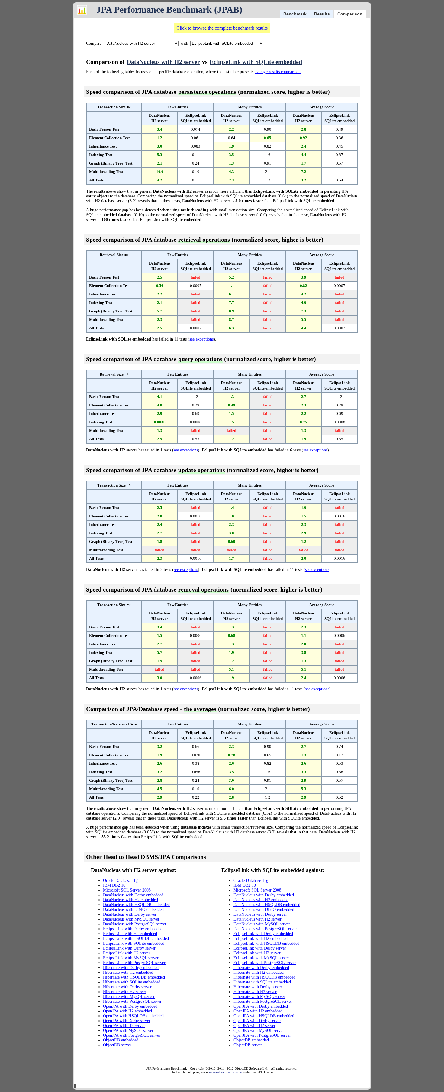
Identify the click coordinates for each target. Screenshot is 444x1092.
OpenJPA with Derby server (126, 1021)
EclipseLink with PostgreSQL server (134, 962)
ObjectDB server (117, 1045)
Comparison (349, 13)
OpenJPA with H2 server (124, 1025)
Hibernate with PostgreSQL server (132, 1001)
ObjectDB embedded (120, 1040)
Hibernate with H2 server (124, 991)
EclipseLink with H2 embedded (130, 933)
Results (322, 13)
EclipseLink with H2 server (126, 953)
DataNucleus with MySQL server (131, 919)
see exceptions (201, 339)
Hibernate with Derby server (127, 987)
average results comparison (278, 72)
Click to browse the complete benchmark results (222, 28)
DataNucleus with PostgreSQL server (134, 924)
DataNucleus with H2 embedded (130, 900)
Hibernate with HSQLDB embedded (134, 977)
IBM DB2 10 (114, 885)
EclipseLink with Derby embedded (132, 929)
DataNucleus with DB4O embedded (133, 909)
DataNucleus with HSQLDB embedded (136, 904)
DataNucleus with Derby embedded (133, 895)
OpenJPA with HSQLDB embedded (133, 1016)
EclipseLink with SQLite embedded (256, 61)
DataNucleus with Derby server (129, 914)
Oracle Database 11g (120, 880)
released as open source (225, 1072)
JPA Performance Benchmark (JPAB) (169, 10)
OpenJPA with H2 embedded (127, 1011)
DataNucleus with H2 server (163, 61)
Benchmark (295, 13)
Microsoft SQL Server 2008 (127, 890)
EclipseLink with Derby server (129, 948)
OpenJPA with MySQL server (128, 1030)
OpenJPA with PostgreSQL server (131, 1035)
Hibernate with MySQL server (129, 996)
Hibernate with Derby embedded (131, 967)
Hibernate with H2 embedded (128, 972)
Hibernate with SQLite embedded (131, 982)
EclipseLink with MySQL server (131, 958)
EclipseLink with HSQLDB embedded (136, 938)
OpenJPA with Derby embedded (130, 1006)
